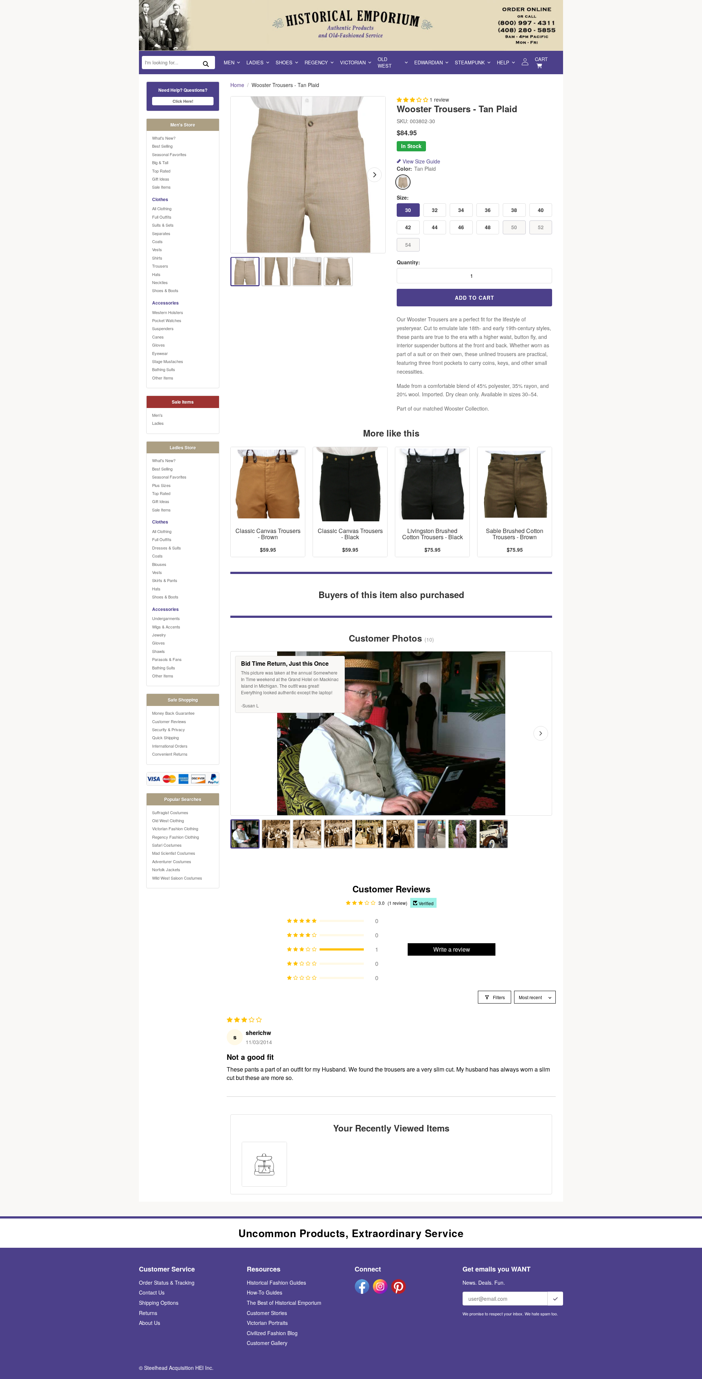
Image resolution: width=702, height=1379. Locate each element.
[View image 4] (338, 271)
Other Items (162, 378)
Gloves (158, 345)
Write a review (451, 949)
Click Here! (183, 101)
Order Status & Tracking (167, 1282)
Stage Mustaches (167, 361)
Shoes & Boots (165, 290)
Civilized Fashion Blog (272, 1333)
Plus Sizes (161, 485)
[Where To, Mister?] (493, 834)
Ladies (255, 62)
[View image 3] (307, 271)
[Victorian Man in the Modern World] (431, 834)
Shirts (157, 258)
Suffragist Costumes (170, 812)
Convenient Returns (170, 754)
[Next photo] (540, 733)
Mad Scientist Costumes (173, 853)
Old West (385, 62)
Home (237, 85)
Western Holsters (167, 312)
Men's (157, 415)
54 (408, 244)
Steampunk (470, 62)
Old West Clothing (168, 820)
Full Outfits (161, 217)
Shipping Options (158, 1302)
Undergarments (166, 618)
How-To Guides (264, 1292)
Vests (157, 249)
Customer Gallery (267, 1342)
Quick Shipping (165, 737)
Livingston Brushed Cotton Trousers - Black (432, 534)
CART (541, 59)
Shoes (284, 62)
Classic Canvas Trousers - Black (350, 534)
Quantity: (408, 262)
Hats (156, 274)
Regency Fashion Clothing (175, 837)
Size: (403, 197)
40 (541, 210)
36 (488, 210)
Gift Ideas (160, 179)
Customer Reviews (169, 721)
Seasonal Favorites (169, 154)
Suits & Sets (163, 225)
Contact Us (152, 1292)
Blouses (159, 564)
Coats (157, 241)
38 (514, 210)
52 (541, 227)
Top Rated (161, 171)
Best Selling (162, 146)
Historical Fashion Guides (276, 1282)
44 (435, 227)
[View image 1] (245, 271)
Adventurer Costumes (171, 861)
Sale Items (161, 187)
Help (503, 62)
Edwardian (428, 62)
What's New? (164, 138)
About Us (149, 1322)
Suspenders (163, 328)
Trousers (160, 266)
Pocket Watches (166, 320)
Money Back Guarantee (173, 713)
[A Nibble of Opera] (276, 834)
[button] (413, 99)
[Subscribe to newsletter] (555, 1299)
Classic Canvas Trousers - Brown (268, 534)
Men (229, 62)
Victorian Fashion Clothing (175, 828)
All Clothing (161, 208)
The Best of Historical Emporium (284, 1302)
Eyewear (160, 353)
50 (514, 227)
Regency (316, 62)
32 (435, 210)
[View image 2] (276, 271)
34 (461, 210)
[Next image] (374, 174)
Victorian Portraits (267, 1322)
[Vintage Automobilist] (462, 834)
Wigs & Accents (166, 627)
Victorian (353, 62)
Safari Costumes (167, 845)
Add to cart (474, 297)
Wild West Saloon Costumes (177, 878)
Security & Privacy (168, 729)
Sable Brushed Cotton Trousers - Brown (514, 534)
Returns (148, 1312)
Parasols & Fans (167, 659)
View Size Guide (421, 161)
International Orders (170, 746)
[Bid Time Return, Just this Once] (245, 834)
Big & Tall (160, 162)
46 (461, 227)
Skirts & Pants (164, 580)
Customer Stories (267, 1312)
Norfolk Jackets (166, 869)
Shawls (158, 651)
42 (408, 227)
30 (408, 210)
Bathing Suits (163, 369)
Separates (161, 233)
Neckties (160, 282)
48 (488, 227)
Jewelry (159, 635)
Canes (158, 337)
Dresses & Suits (166, 548)
